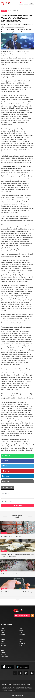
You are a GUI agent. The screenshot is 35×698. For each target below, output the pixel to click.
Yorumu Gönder (17, 505)
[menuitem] (21, 2)
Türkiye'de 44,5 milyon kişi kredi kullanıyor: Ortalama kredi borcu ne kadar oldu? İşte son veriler (17, 555)
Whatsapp (7, 455)
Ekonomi (4, 10)
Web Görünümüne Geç (17, 695)
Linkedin (6, 476)
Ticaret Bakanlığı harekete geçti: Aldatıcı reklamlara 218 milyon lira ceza (17, 593)
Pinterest (6, 471)
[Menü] (31, 2)
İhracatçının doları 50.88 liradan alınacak (11, 536)
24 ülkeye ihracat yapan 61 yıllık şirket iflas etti (13, 574)
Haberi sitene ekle (23, 615)
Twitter (6, 466)
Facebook (6, 461)
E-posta (6, 481)
